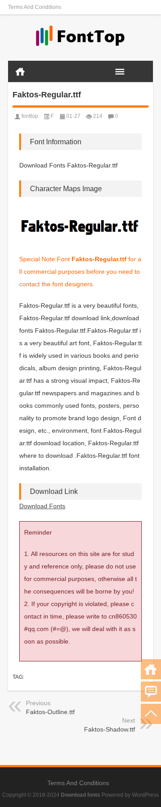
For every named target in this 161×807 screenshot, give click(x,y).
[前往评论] (151, 692)
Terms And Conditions (34, 7)
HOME (20, 71)
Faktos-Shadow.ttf (109, 729)
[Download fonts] (80, 37)
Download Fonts (42, 506)
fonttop (29, 116)
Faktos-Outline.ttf (50, 711)
